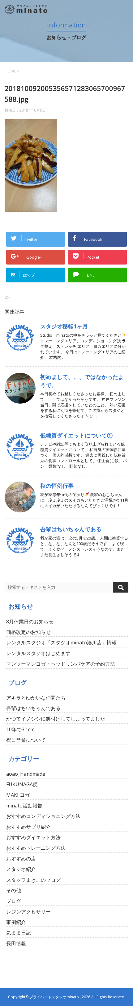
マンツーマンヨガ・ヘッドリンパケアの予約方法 (60, 663)
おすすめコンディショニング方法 (43, 816)
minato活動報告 (24, 805)
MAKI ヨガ (18, 794)
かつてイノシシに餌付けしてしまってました (55, 718)
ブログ (13, 900)
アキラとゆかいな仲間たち (36, 697)
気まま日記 (18, 932)
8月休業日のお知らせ (30, 621)
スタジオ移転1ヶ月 (64, 326)
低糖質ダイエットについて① (76, 435)
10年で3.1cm (20, 729)
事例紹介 (16, 922)
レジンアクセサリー (28, 911)
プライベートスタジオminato (54, 997)
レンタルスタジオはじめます (38, 653)
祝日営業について (26, 740)
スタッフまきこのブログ (33, 880)
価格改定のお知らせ (28, 632)
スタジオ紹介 (21, 869)
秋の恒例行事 (57, 485)
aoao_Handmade (25, 773)
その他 (13, 890)
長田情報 (16, 943)
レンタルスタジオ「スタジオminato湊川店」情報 (61, 642)
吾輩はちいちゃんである (70, 529)
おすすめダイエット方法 (33, 837)
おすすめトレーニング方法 (36, 847)
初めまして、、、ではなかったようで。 (82, 381)
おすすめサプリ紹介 (28, 826)
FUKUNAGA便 (22, 784)
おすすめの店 (21, 858)
